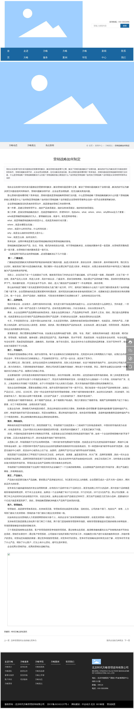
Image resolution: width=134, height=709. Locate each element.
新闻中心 (98, 145)
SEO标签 (100, 704)
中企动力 (86, 704)
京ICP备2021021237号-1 (58, 704)
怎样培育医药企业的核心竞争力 (24, 640)
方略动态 (13, 145)
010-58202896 (124, 22)
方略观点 (31, 145)
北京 (93, 704)
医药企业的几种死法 (115, 640)
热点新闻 (50, 145)
